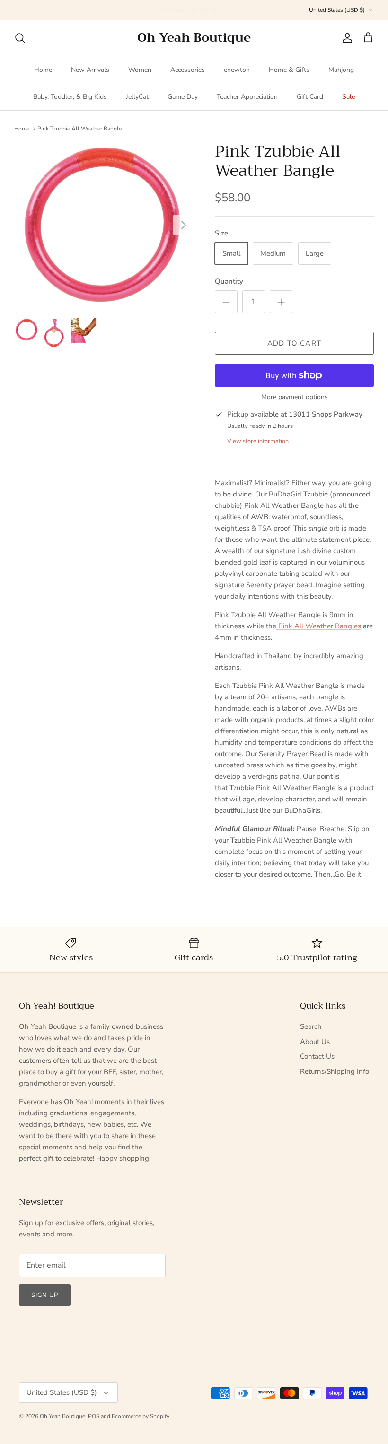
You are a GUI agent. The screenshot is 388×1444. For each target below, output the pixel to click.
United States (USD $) (337, 10)
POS (93, 1416)
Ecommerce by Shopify (140, 1416)
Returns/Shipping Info (334, 1071)
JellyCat (137, 96)
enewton (237, 69)
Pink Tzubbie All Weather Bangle (79, 128)
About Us (315, 1041)
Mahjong (341, 69)
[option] (104, 225)
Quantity (229, 281)
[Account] (345, 37)
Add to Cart (294, 343)
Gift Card (310, 96)
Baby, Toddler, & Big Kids (70, 96)
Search (311, 1026)
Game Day (183, 96)
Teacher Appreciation (247, 96)
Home (43, 69)
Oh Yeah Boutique (62, 1416)
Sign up (44, 1295)
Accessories (187, 69)
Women (139, 69)
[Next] (183, 225)
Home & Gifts (289, 69)
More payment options (294, 397)
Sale (348, 96)
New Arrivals (90, 69)
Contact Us (317, 1056)
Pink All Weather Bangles (318, 626)
